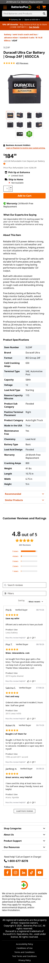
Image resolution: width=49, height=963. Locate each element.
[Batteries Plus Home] (21, 7)
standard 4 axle (27, 37)
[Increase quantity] (10, 187)
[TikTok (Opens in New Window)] (31, 872)
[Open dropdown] (4, 163)
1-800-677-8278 (17, 861)
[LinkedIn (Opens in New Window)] (23, 872)
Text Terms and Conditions (24, 956)
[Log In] (38, 7)
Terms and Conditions (24, 952)
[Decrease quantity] (10, 190)
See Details (34, 27)
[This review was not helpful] (33, 637)
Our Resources (12, 847)
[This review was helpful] (28, 637)
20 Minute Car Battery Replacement (24, 1)
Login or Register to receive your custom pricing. (25, 148)
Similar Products (14, 500)
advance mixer (11, 37)
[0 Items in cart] (44, 7)
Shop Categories (12, 828)
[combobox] (32, 601)
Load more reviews (24, 811)
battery (7, 34)
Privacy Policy (25, 960)
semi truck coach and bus (25, 34)
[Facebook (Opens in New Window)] (7, 872)
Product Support (13, 840)
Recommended (13, 493)
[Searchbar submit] (44, 13)
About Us (9, 834)
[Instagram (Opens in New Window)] (15, 872)
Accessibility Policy (24, 944)
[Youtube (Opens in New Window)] (39, 872)
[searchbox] (27, 585)
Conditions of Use (24, 948)
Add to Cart (24, 195)
